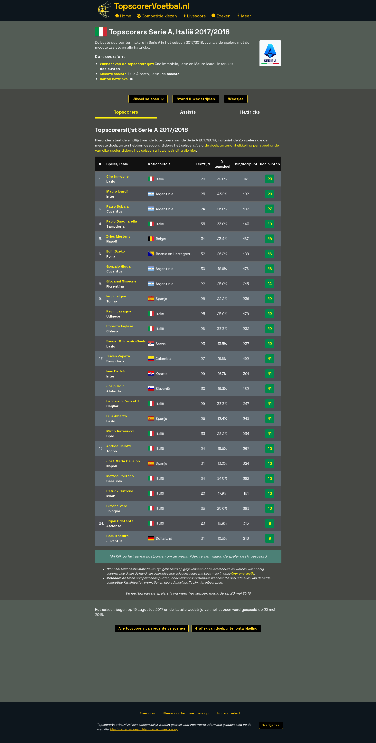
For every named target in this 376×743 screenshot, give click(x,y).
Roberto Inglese (120, 326)
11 (270, 358)
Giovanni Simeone (121, 281)
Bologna (113, 511)
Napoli (111, 241)
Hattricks (250, 112)
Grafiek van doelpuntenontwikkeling (226, 628)
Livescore (196, 16)
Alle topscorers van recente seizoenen (151, 628)
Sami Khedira (117, 536)
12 (270, 298)
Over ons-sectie (242, 573)
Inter (110, 196)
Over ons (147, 713)
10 (270, 448)
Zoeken (222, 16)
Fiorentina (115, 286)
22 (270, 208)
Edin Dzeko (115, 251)
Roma (111, 256)
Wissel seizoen (146, 98)
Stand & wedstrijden (196, 98)
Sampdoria (115, 226)
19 (270, 223)
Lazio (110, 181)
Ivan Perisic (116, 371)
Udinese (113, 316)
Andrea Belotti (118, 446)
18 (270, 238)
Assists (188, 112)
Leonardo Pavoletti (122, 401)
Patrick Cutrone (120, 491)
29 (270, 178)
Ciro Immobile (117, 176)
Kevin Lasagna (118, 311)
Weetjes (235, 98)
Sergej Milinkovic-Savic (126, 341)
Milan (111, 496)
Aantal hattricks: (114, 79)
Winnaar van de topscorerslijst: (127, 64)
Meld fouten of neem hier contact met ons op (144, 729)
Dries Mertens (118, 236)
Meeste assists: (113, 73)
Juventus (114, 211)
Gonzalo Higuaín (120, 266)
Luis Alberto (116, 416)
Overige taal (271, 725)
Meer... (246, 16)
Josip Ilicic (115, 386)
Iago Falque (116, 296)
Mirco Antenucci (120, 431)
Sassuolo (114, 481)
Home (125, 16)
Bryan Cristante (120, 521)
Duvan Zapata (118, 356)
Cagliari (112, 406)
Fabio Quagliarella (121, 221)
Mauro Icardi (117, 191)
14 (270, 283)
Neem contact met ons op (186, 713)
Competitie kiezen (159, 16)
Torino (111, 301)
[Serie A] (270, 62)
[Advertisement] (188, 672)
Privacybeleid (228, 713)
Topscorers (126, 112)
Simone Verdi (117, 506)
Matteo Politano (120, 476)
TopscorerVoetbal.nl (151, 6)
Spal (110, 436)
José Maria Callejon (123, 461)
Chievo (112, 331)
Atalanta (113, 391)
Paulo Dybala (117, 206)
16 (270, 253)
